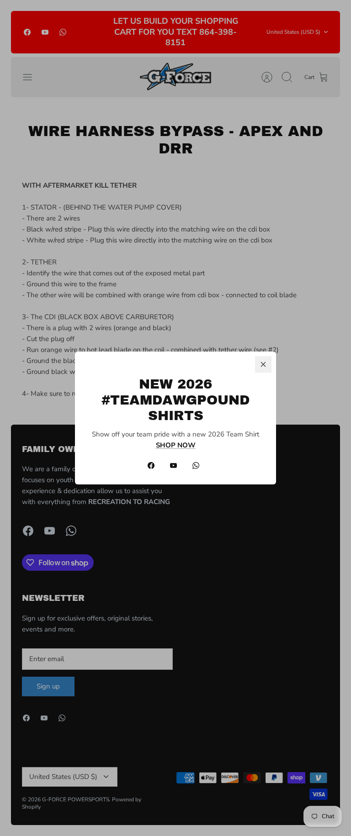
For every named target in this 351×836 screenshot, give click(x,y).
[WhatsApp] (196, 465)
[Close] (263, 364)
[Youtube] (173, 465)
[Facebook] (151, 465)
